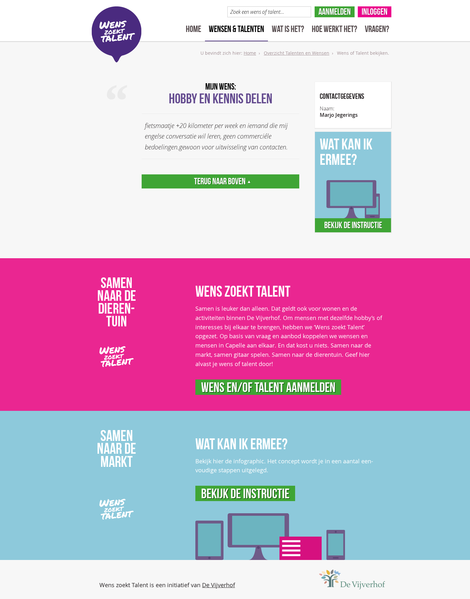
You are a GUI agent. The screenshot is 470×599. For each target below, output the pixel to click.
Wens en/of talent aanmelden (268, 387)
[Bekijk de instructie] (270, 536)
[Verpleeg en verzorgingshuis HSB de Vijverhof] (352, 579)
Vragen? (377, 29)
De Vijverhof (218, 585)
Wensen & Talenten (236, 29)
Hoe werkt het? (334, 29)
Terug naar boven (222, 181)
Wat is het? (288, 29)
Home (193, 29)
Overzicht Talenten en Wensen (296, 53)
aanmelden (334, 12)
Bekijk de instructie (353, 225)
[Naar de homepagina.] (116, 34)
